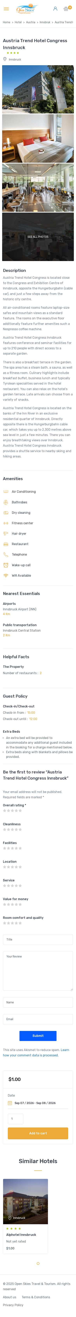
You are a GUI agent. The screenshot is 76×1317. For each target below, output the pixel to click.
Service (9, 880)
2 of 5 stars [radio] (8, 810)
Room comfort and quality (23, 918)
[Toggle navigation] (6, 8)
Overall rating (14, 805)
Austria (30, 22)
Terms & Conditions (36, 1297)
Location (10, 861)
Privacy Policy (13, 1305)
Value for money (15, 899)
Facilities (10, 843)
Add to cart (38, 1133)
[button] (66, 10)
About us (9, 1297)
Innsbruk (45, 22)
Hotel (18, 22)
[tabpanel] (38, 1216)
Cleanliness (12, 824)
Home (6, 22)
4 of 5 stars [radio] (16, 810)
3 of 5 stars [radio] (12, 810)
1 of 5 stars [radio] (4, 810)
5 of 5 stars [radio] (20, 810)
